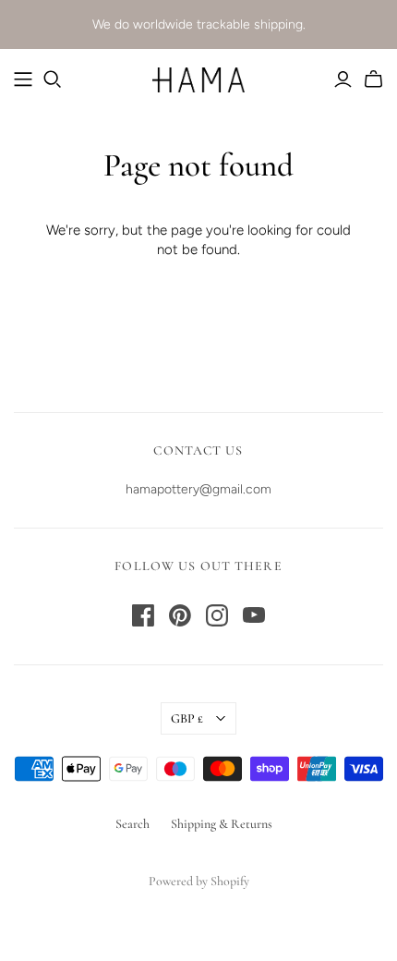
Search (132, 824)
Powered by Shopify (199, 881)
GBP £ (187, 718)
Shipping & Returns (221, 824)
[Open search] (52, 79)
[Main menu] (23, 79)
